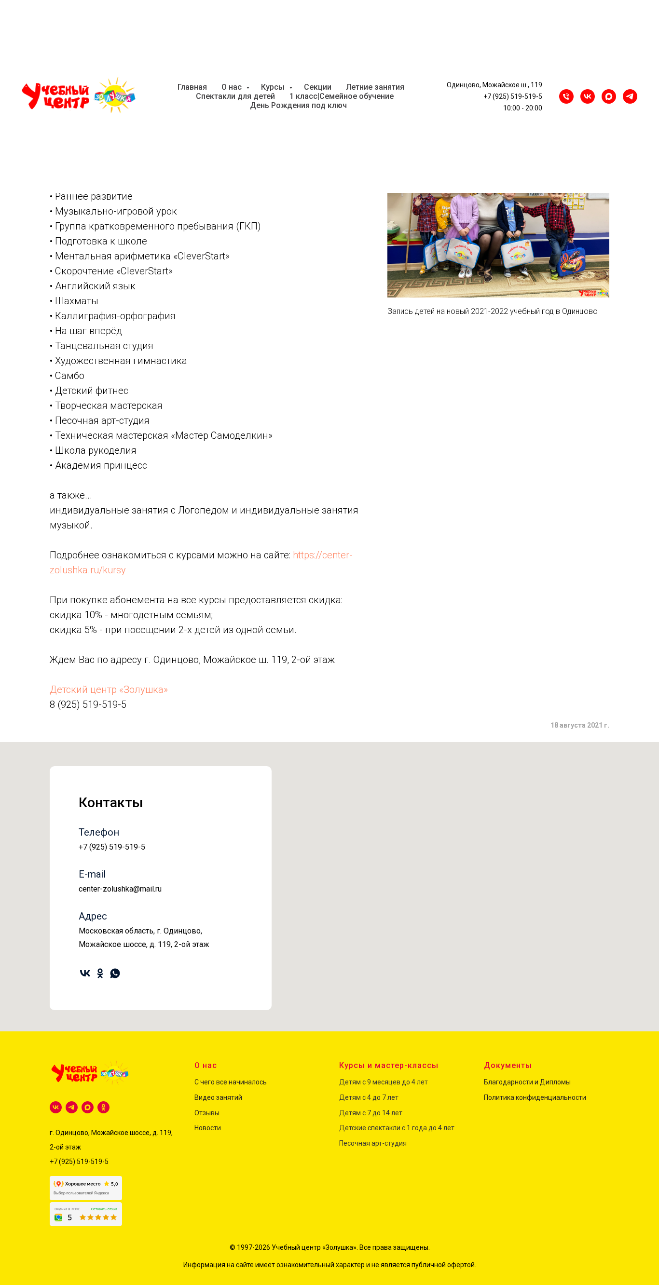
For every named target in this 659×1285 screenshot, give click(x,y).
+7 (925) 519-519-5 (512, 96)
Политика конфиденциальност (533, 1097)
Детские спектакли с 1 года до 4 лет (396, 1128)
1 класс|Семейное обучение (341, 96)
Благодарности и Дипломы (527, 1082)
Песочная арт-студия (373, 1143)
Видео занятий (218, 1097)
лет (392, 1097)
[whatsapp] (115, 973)
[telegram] (72, 1107)
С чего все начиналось (230, 1082)
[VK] (587, 96)
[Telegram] (630, 96)
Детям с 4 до (360, 1097)
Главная (192, 87)
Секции (317, 87)
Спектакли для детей (235, 96)
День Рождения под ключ (298, 105)
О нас (232, 87)
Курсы (274, 87)
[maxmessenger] (609, 96)
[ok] (100, 973)
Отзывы (207, 1113)
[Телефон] (566, 96)
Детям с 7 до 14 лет (370, 1113)
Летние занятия (375, 87)
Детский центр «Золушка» (109, 689)
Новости (207, 1128)
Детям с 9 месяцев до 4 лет (383, 1082)
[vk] (85, 973)
